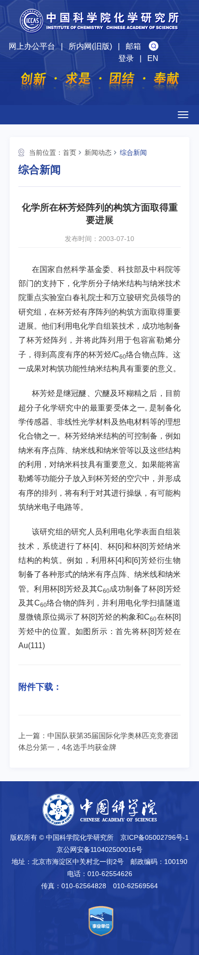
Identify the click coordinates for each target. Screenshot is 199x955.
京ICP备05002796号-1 (154, 837)
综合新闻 (133, 152)
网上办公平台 (32, 46)
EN (152, 58)
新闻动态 (98, 152)
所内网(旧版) (90, 46)
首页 (69, 152)
